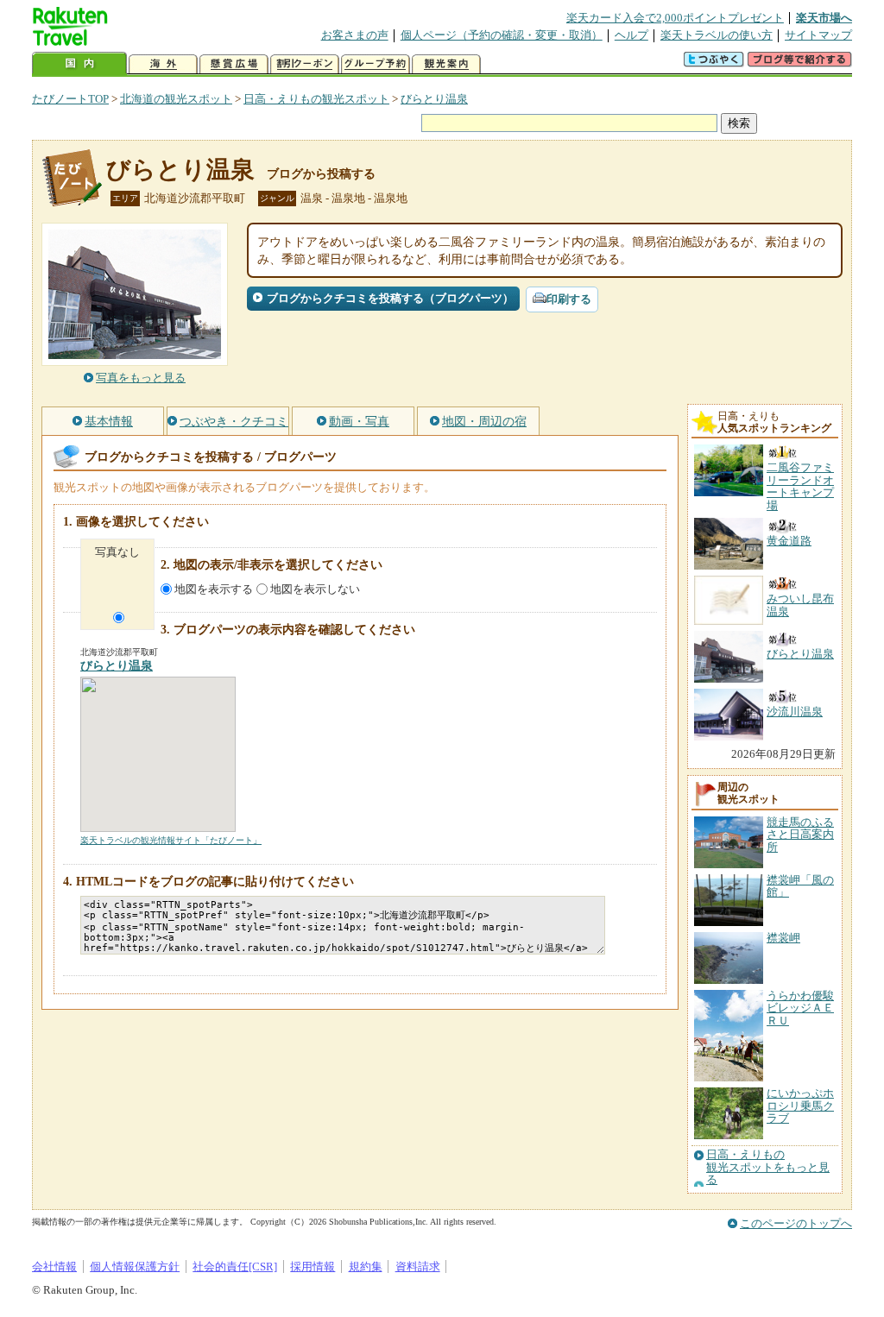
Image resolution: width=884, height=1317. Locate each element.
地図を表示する (213, 589)
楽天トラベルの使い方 (716, 34)
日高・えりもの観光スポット (316, 98)
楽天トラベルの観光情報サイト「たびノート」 (171, 840)
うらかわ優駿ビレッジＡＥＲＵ (800, 1008)
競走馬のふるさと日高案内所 (800, 835)
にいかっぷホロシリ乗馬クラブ (800, 1106)
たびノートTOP (70, 98)
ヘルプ (631, 34)
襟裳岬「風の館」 (800, 885)
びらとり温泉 (434, 98)
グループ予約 (375, 64)
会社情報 (54, 1266)
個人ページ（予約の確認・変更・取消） (502, 34)
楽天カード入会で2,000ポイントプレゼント (675, 17)
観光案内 (446, 64)
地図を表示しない (315, 589)
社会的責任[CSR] (235, 1266)
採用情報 (312, 1266)
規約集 (365, 1266)
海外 (163, 64)
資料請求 (417, 1266)
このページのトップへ (796, 1223)
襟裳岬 (783, 937)
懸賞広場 (233, 64)
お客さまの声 (354, 34)
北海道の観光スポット (176, 98)
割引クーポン (304, 64)
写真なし (117, 551)
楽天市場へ (824, 17)
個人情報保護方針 (135, 1266)
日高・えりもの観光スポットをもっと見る (768, 1167)
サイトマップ (818, 34)
